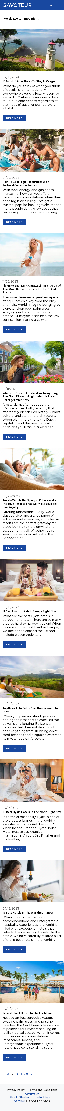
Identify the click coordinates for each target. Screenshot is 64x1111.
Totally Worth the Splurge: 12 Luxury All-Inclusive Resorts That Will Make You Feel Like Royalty (30, 504)
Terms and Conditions (42, 1090)
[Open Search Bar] (51, 5)
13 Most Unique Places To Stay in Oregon (29, 81)
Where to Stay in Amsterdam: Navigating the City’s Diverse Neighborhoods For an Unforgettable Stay (30, 396)
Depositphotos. (38, 1101)
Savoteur (17, 5)
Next (26, 1074)
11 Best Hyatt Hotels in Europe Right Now (29, 611)
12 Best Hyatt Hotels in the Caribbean (28, 1013)
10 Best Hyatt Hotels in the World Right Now (32, 812)
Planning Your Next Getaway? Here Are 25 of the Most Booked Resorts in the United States (32, 289)
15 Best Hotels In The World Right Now (28, 912)
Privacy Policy (16, 1090)
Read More (14, 118)
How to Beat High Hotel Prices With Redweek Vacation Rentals (26, 183)
